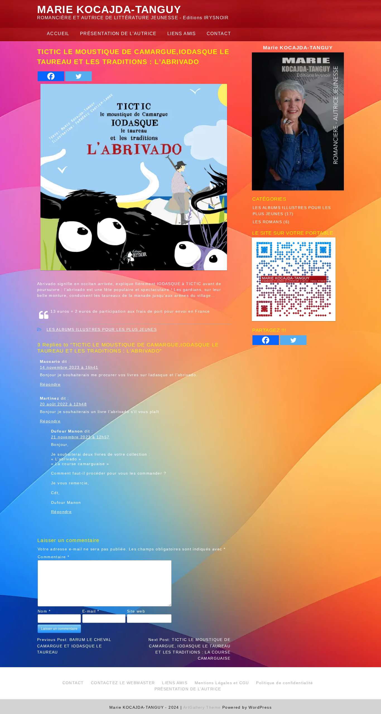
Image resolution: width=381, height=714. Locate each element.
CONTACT (219, 33)
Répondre (50, 384)
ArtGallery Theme (202, 707)
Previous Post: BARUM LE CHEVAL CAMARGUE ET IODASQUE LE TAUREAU (74, 645)
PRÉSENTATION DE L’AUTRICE (118, 33)
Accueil (58, 33)
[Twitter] (78, 76)
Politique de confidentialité (284, 683)
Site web (136, 611)
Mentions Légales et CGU (222, 683)
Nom (44, 611)
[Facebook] (51, 76)
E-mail (90, 611)
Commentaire (53, 557)
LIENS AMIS (181, 33)
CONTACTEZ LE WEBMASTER (123, 683)
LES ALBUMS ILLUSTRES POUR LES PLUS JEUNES (102, 329)
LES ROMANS (267, 221)
